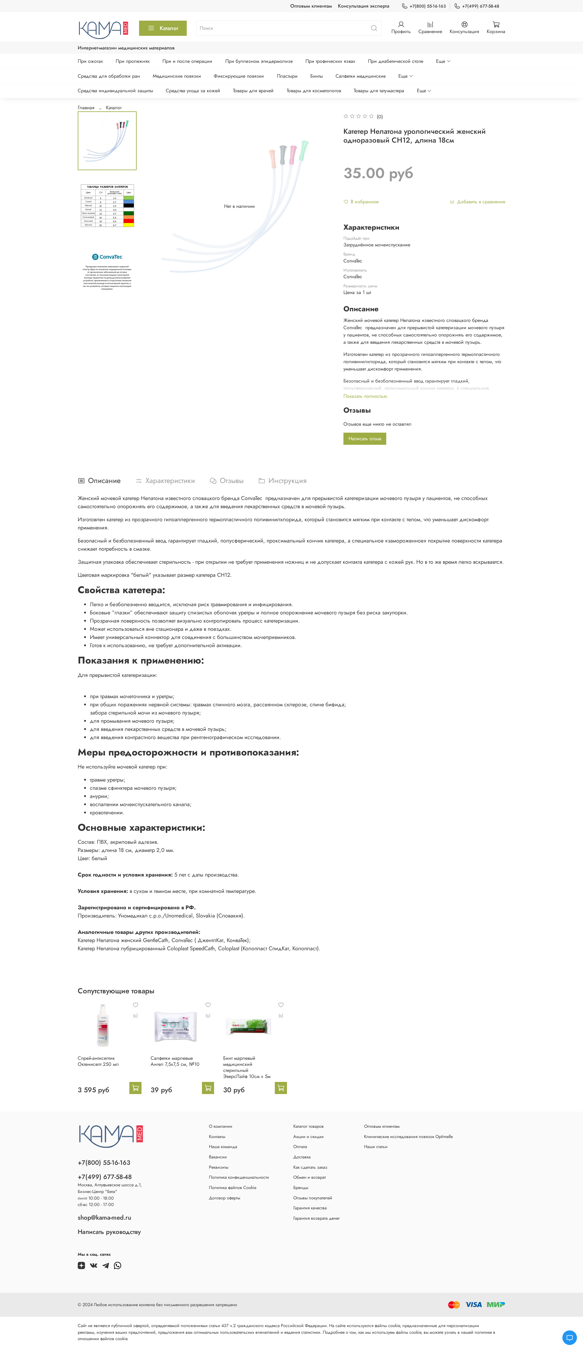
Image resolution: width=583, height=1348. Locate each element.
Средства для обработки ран (109, 76)
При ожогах (90, 61)
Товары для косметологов (314, 90)
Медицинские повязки (177, 76)
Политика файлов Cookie (232, 1187)
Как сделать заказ (310, 1167)
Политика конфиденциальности (239, 1177)
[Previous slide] (156, 206)
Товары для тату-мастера (379, 90)
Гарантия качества (310, 1208)
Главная (86, 107)
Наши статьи (375, 1147)
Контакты (217, 1136)
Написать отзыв (365, 438)
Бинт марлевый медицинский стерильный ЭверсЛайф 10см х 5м (247, 1067)
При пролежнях (133, 61)
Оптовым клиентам (311, 5)
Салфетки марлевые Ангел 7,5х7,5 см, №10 (175, 1061)
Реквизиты (218, 1167)
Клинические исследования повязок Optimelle (408, 1136)
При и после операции (187, 61)
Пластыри (287, 76)
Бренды (300, 1187)
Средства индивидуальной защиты (115, 90)
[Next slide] (322, 206)
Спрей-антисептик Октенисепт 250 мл (98, 1061)
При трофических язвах (330, 61)
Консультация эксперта (363, 5)
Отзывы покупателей (312, 1198)
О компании (220, 1126)
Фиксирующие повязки (239, 76)
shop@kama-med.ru (104, 1217)
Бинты (316, 76)
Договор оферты (224, 1198)
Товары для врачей (253, 90)
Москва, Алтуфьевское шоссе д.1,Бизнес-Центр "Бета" (110, 1188)
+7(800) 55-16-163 (428, 6)
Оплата (300, 1147)
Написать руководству (109, 1231)
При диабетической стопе (395, 61)
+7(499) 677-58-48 (480, 6)
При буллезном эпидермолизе (259, 61)
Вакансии (218, 1157)
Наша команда (223, 1147)
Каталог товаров (308, 1126)
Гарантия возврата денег (316, 1218)
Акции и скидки (308, 1136)
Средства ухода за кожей (193, 90)
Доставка (302, 1157)
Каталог (169, 28)
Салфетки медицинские (361, 76)
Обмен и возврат (309, 1177)
